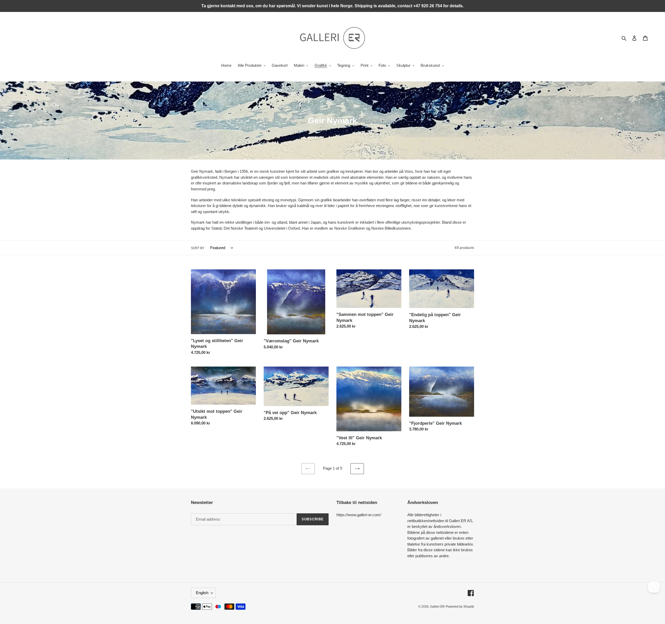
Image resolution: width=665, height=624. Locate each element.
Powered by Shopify (460, 606)
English (202, 592)
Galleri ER (437, 606)
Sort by (197, 248)
